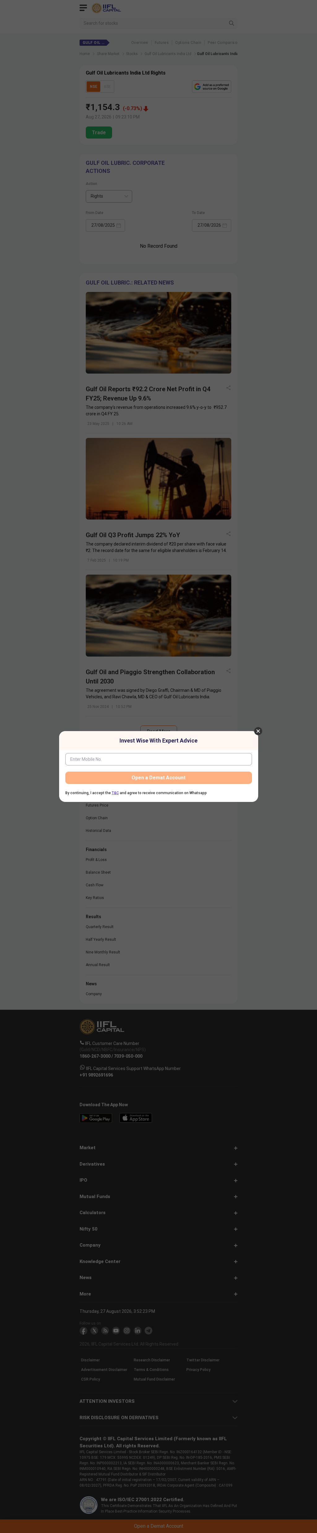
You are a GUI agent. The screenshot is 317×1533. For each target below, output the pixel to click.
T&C (115, 793)
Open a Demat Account (158, 778)
